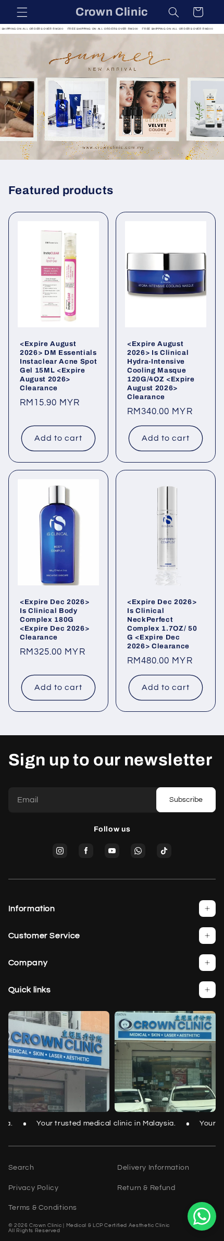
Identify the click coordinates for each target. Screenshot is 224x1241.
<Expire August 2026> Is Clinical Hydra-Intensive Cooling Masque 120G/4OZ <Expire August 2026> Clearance (161, 370)
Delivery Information (153, 1167)
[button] (22, 12)
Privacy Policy (33, 1188)
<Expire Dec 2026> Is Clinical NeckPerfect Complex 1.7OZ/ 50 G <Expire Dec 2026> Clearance (162, 624)
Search (21, 1167)
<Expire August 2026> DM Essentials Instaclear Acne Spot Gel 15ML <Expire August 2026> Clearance (58, 366)
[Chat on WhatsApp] (202, 1216)
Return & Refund (146, 1188)
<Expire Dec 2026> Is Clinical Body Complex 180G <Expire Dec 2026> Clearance (54, 619)
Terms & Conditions (42, 1207)
